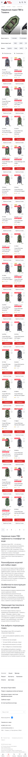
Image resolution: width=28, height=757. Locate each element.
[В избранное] (11, 58)
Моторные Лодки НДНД (8, 688)
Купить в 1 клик (7, 83)
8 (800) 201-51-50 (6, 725)
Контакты (11, 676)
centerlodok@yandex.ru (7, 728)
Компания (19, 676)
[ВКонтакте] (12, 717)
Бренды (17, 673)
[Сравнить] (11, 60)
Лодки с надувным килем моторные (12, 691)
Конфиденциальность (17, 738)
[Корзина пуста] (25, 2)
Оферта (3, 740)
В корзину (7, 80)
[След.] (24, 529)
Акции (10, 673)
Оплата (3, 680)
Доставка (11, 680)
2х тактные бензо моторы (9, 703)
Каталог (3, 673)
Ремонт (3, 676)
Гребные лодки (5, 699)
